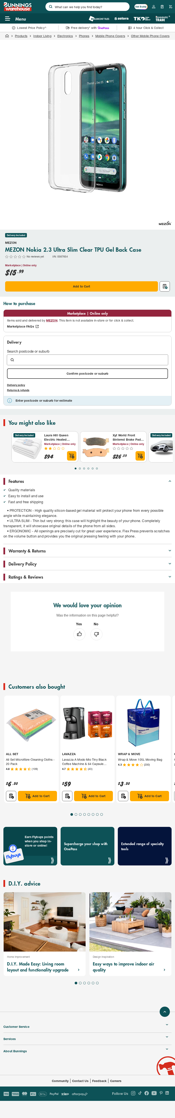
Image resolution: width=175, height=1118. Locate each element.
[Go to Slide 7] (97, 814)
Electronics (65, 36)
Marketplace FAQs (20, 326)
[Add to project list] (165, 286)
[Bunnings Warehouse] (17, 10)
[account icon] (153, 6)
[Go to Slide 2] (80, 468)
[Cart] (170, 6)
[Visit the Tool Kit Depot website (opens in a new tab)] (142, 18)
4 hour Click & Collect (148, 28)
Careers (115, 1081)
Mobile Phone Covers (110, 36)
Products (21, 36)
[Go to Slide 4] (88, 468)
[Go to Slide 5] (92, 468)
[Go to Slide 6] (97, 468)
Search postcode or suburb (28, 351)
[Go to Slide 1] (75, 468)
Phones (84, 36)
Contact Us (80, 1081)
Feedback (99, 1081)
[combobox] (87, 6)
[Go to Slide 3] (84, 468)
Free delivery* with (84, 28)
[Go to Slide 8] (101, 814)
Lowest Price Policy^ (31, 28)
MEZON (10, 242)
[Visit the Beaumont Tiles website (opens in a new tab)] (99, 18)
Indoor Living (42, 36)
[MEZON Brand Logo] (165, 223)
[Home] (7, 36)
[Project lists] (162, 6)
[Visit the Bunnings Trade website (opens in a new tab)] (163, 18)
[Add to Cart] (71, 456)
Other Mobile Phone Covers (150, 36)
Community (60, 1081)
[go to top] (165, 1012)
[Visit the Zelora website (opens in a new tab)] (121, 18)
